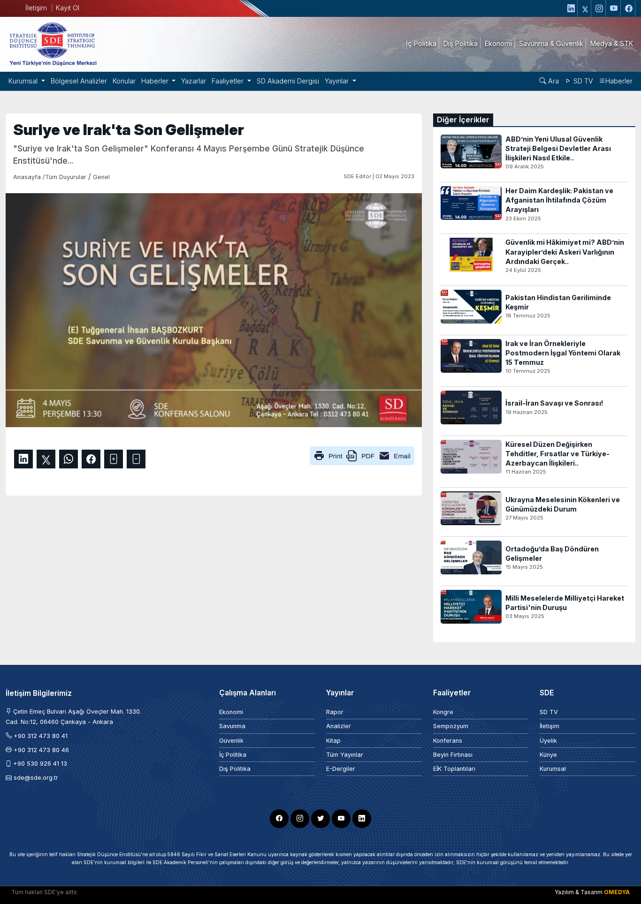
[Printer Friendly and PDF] (362, 455)
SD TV (582, 81)
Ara (552, 81)
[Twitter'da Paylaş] (46, 459)
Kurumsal (553, 768)
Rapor (334, 712)
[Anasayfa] (52, 44)
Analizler (338, 726)
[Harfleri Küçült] (136, 459)
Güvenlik (231, 740)
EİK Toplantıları (454, 768)
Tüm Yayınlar (344, 754)
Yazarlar (193, 81)
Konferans (447, 740)
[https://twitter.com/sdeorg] (585, 8)
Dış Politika (235, 768)
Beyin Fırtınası (453, 754)
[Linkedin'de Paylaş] (23, 459)
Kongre (443, 712)
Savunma (232, 726)
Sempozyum (450, 726)
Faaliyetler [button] (228, 81)
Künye (548, 754)
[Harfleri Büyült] (113, 459)
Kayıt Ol (67, 8)
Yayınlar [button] (338, 81)
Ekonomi (231, 712)
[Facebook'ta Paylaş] (91, 459)
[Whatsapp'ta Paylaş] (68, 459)
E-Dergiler (340, 768)
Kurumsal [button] (23, 81)
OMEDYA (617, 892)
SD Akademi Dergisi (288, 81)
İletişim (36, 8)
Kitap (333, 740)
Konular (124, 81)
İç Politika (232, 754)
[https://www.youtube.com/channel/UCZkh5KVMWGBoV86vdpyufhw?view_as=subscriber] (614, 8)
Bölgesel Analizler (79, 81)
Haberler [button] (155, 81)
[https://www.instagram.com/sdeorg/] (599, 8)
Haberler (619, 81)
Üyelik (548, 740)
